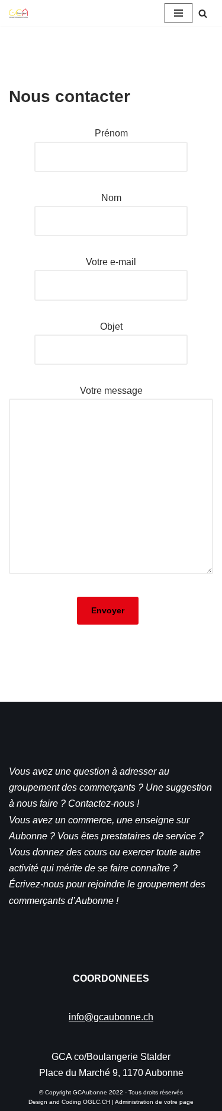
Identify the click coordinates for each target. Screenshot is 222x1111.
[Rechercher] (202, 13)
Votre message (111, 391)
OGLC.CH (96, 1102)
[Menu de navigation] (178, 13)
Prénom (111, 133)
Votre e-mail (111, 262)
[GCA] (18, 13)
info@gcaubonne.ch (111, 1017)
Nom (111, 198)
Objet (111, 326)
